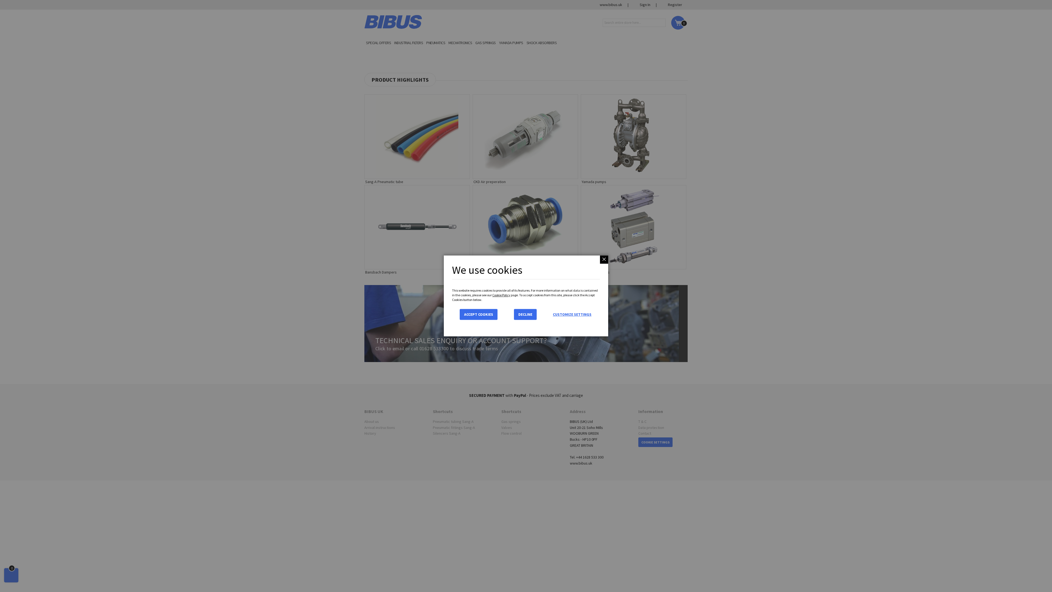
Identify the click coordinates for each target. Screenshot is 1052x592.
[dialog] (526, 296)
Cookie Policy (501, 295)
